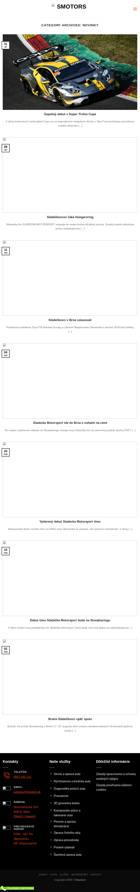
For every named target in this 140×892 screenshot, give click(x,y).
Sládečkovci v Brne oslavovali (70, 320)
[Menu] (135, 8)
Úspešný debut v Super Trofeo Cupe (70, 114)
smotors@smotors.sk (27, 792)
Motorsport (79, 874)
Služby (64, 874)
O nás (53, 874)
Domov (43, 874)
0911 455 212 (22, 776)
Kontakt (95, 874)
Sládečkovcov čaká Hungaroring (70, 217)
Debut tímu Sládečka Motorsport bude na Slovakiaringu (70, 620)
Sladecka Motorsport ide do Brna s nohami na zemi (70, 423)
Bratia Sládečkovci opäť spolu (70, 719)
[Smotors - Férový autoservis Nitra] (70, 9)
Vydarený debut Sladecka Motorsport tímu (70, 521)
